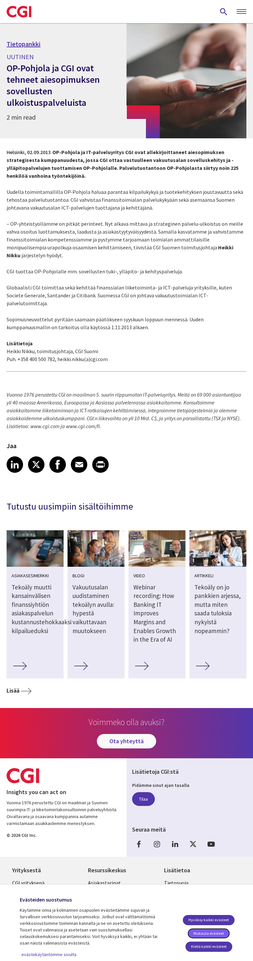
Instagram (156, 844)
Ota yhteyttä (126, 741)
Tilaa (143, 799)
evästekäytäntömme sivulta (48, 954)
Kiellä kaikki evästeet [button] (209, 946)
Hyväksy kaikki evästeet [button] (208, 919)
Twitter (193, 844)
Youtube (211, 844)
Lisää (13, 690)
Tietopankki (24, 44)
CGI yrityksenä (28, 883)
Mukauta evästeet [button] (208, 933)
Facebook (138, 844)
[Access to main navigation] (241, 12)
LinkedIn (175, 844)
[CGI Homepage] (19, 11)
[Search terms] (224, 11)
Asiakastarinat (104, 883)
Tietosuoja (176, 883)
